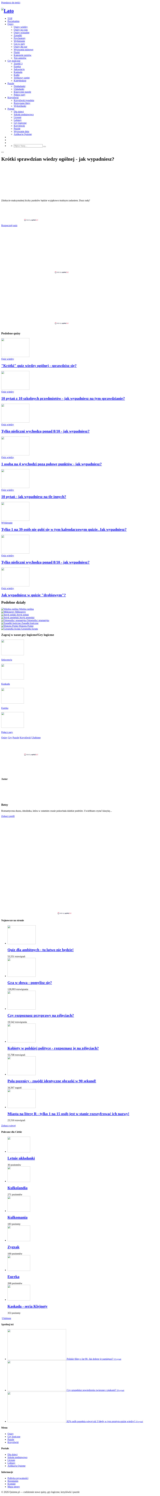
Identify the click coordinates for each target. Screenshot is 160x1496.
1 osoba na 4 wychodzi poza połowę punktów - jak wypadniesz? (51, 464)
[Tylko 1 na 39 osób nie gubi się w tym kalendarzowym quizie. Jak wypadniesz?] (15, 520)
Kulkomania (18, 1217)
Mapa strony (14, 1486)
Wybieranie (19, 41)
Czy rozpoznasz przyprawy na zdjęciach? (41, 1015)
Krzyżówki (13, 97)
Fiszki (17, 52)
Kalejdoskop (20, 80)
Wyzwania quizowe (23, 49)
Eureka (17, 66)
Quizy (11, 24)
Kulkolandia (18, 1188)
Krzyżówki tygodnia (24, 100)
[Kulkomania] (19, 1210)
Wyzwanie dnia (21, 131)
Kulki (16, 75)
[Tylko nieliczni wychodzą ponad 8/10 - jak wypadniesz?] (15, 421)
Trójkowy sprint (22, 77)
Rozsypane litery (22, 103)
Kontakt (11, 1484)
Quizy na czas (21, 29)
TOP (10, 18)
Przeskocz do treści (10, 2)
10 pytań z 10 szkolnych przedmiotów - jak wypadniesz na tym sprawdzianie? (63, 398)
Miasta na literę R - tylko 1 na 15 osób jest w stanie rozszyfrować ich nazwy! (68, 1114)
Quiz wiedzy (7, 359)
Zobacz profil (8, 816)
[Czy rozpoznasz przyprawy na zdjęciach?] (22, 1008)
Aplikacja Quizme (23, 134)
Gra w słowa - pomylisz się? (30, 983)
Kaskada (18, 72)
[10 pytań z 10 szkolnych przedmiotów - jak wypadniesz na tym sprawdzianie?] (15, 389)
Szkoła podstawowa (24, 114)
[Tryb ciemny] (2, 152)
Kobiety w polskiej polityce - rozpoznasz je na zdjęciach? (53, 1048)
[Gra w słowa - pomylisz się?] (22, 976)
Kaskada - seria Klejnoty (28, 1306)
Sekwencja (19, 69)
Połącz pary (19, 94)
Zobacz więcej (8, 1125)
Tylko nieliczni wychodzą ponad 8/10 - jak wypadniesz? (45, 431)
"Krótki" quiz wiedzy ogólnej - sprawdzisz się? (39, 366)
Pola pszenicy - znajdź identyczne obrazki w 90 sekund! (52, 1081)
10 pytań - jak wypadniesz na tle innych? (33, 497)
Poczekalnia (13, 21)
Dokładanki (19, 86)
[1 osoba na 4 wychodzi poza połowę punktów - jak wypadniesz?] (15, 454)
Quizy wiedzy (21, 27)
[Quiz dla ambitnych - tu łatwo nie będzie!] (22, 943)
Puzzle (11, 83)
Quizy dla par (20, 46)
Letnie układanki (21, 1158)
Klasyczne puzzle (22, 92)
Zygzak (13, 1247)
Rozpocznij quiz (9, 225)
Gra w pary (19, 44)
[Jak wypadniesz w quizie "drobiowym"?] (15, 585)
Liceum (17, 117)
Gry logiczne (14, 60)
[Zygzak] (19, 1240)
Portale (11, 108)
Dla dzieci (19, 111)
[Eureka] (19, 1270)
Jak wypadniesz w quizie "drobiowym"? (33, 595)
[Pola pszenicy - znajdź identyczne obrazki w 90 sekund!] (22, 1074)
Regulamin (13, 1481)
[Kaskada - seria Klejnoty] (19, 1299)
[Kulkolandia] (19, 1181)
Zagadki (18, 35)
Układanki (19, 89)
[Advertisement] (80, 211)
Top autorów (20, 58)
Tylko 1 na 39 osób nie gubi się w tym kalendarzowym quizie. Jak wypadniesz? (64, 529)
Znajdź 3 (18, 63)
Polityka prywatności (18, 1478)
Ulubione (6, 1318)
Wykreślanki (20, 106)
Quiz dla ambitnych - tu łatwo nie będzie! (41, 950)
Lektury (18, 120)
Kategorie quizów (22, 55)
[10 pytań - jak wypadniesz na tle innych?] (15, 487)
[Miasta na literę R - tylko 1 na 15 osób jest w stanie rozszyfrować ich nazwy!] (22, 1107)
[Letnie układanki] (19, 1151)
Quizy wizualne (21, 32)
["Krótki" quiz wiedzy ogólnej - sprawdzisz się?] (15, 356)
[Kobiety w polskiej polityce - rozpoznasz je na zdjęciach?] (22, 1041)
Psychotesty (19, 38)
